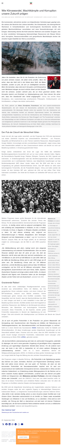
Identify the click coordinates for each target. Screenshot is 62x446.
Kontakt (4, 441)
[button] (2, 3)
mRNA (23, 337)
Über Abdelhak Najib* (9, 410)
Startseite (5, 439)
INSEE (34, 328)
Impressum (13, 439)
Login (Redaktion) (15, 441)
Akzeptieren (23, 437)
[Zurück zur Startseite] (31, 3)
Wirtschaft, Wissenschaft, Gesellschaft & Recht (41, 17)
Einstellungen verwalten (28, 441)
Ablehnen (35, 437)
